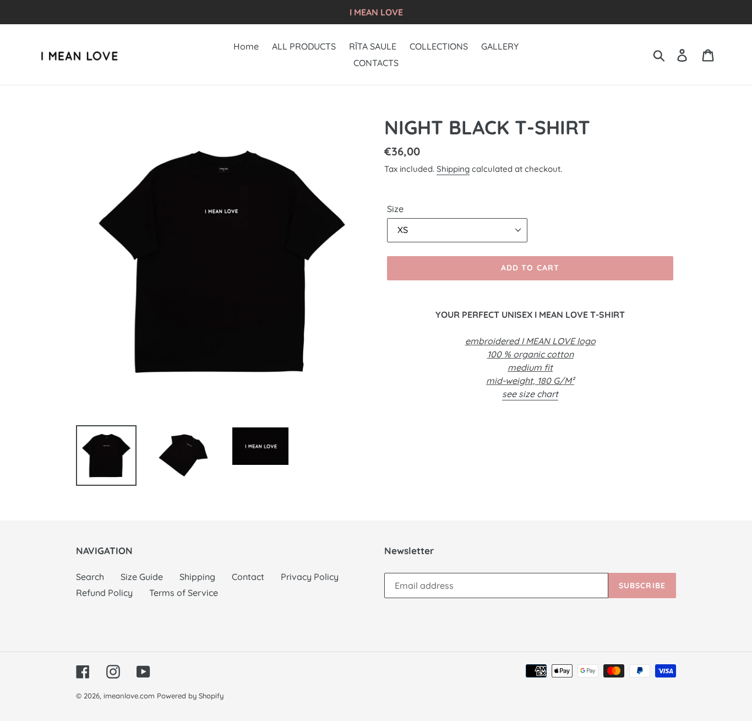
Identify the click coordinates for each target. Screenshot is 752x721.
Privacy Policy (310, 576)
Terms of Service (183, 592)
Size (395, 208)
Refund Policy (104, 592)
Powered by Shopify (190, 695)
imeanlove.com (129, 695)
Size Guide (142, 576)
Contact (248, 576)
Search (90, 576)
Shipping (453, 169)
